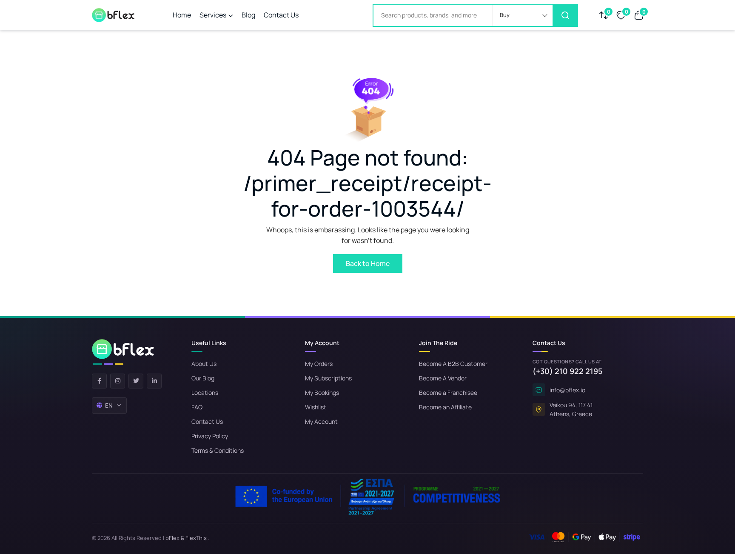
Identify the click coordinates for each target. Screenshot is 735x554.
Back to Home (368, 263)
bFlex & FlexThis (186, 538)
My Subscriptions (328, 378)
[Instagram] (117, 381)
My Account (321, 421)
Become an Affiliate (445, 407)
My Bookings (322, 392)
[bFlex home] (123, 352)
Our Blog (202, 378)
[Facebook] (99, 381)
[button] (523, 15)
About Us (204, 364)
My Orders (319, 364)
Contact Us (281, 15)
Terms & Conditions (217, 450)
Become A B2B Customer (453, 364)
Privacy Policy (209, 436)
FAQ (196, 407)
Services (212, 15)
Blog (248, 15)
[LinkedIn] (154, 381)
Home (182, 15)
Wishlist (315, 407)
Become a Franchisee (448, 392)
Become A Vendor (443, 378)
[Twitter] (135, 381)
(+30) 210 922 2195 (568, 371)
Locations (204, 392)
